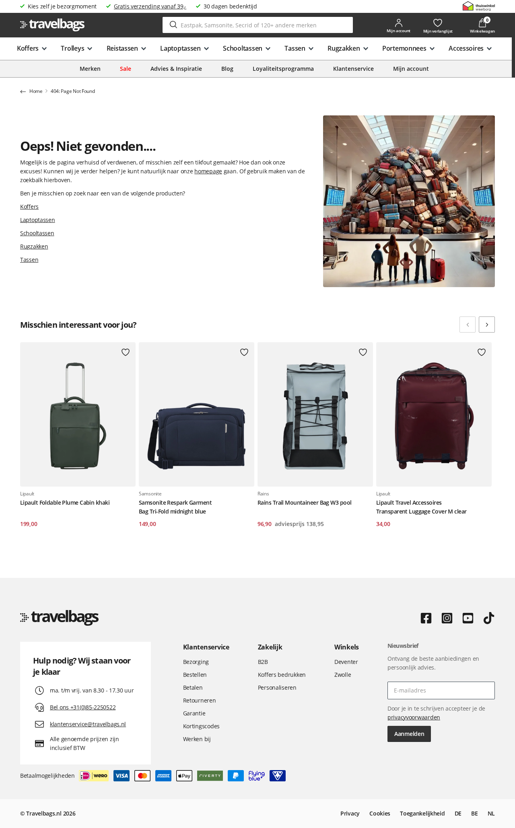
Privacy (350, 813)
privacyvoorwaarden (413, 717)
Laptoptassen (37, 220)
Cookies (379, 813)
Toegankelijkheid (422, 813)
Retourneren (199, 700)
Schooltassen (37, 233)
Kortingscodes (201, 726)
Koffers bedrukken (282, 674)
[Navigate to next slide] (487, 324)
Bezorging (196, 662)
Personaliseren (277, 687)
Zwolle (342, 674)
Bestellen (195, 674)
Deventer (346, 662)
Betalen (193, 687)
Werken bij (197, 739)
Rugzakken (34, 246)
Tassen (29, 259)
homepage (208, 171)
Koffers (29, 206)
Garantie (194, 713)
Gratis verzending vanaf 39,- (150, 6)
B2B (263, 662)
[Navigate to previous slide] (467, 324)
